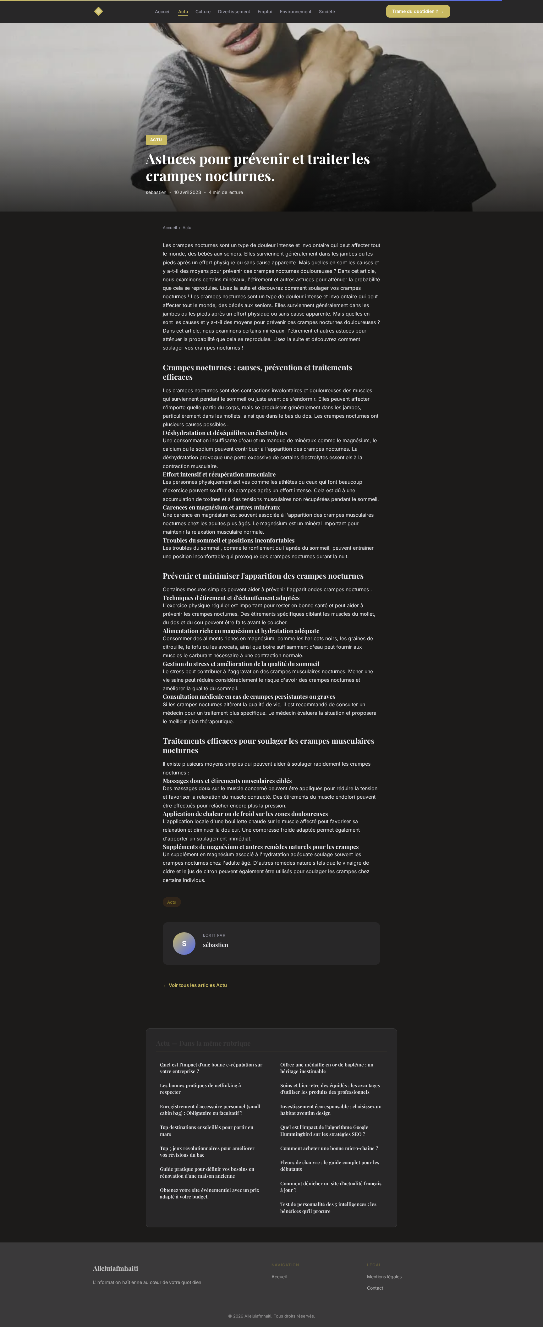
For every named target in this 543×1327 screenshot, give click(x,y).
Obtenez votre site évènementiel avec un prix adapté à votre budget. (209, 1193)
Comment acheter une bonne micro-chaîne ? (329, 1148)
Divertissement (234, 11)
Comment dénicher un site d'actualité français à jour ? (330, 1186)
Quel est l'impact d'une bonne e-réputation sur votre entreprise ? (211, 1067)
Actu (183, 11)
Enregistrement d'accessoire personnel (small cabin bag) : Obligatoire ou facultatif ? (210, 1109)
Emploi (265, 11)
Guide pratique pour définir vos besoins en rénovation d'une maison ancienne (207, 1172)
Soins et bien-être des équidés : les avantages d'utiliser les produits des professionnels (330, 1088)
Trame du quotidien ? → (418, 11)
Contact (375, 1288)
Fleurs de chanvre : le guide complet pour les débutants (329, 1165)
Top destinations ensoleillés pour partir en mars (206, 1130)
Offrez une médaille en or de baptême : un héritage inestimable (326, 1067)
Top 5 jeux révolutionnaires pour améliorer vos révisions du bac (207, 1151)
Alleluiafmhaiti (115, 1268)
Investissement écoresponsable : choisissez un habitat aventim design (330, 1109)
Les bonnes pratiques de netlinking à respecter (200, 1088)
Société (327, 11)
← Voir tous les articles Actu (195, 985)
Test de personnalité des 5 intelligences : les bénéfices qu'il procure (328, 1207)
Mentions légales (384, 1276)
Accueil (163, 11)
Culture (203, 11)
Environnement (295, 11)
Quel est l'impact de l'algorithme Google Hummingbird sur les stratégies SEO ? (324, 1130)
